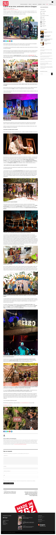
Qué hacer (44, 21)
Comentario (6, 455)
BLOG (47, 4)
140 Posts (43, 12)
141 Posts (43, 20)
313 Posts (43, 22)
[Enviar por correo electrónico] (11, 41)
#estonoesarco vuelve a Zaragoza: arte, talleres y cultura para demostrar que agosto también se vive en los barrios (46, 67)
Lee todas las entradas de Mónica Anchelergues (20, 444)
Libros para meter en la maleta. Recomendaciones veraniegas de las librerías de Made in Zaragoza (46, 64)
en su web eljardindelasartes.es (24, 402)
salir (15, 9)
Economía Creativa (45, 15)
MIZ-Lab (43, 19)
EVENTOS (30, 4)
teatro (17, 9)
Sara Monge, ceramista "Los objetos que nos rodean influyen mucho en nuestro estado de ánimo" (28, 523)
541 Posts (43, 26)
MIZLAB (44, 4)
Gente (43, 17)
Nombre (5, 466)
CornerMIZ (44, 11)
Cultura (8, 9)
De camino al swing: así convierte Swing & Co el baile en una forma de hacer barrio (28, 527)
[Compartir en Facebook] (4, 41)
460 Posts (43, 14)
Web (4, 475)
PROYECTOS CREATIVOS (23, 4)
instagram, (5, 405)
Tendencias (44, 25)
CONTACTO (51, 4)
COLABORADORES (5, 523)
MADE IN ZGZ (35, 4)
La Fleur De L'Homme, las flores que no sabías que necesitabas (28, 518)
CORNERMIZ (40, 4)
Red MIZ (43, 23)
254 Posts (43, 16)
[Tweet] (6, 41)
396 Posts (43, 18)
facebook (10, 405)
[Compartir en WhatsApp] (8, 41)
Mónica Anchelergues (6, 8)
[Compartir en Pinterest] (10, 41)
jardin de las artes (11, 9)
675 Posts (43, 24)
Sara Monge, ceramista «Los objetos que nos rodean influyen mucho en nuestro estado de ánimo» (46, 53)
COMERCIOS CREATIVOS (6, 520)
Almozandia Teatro (31, 55)
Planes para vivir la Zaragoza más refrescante (46, 61)
